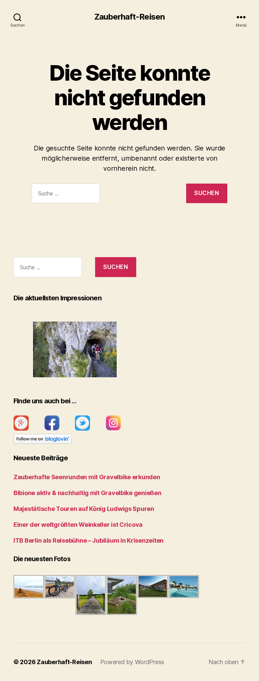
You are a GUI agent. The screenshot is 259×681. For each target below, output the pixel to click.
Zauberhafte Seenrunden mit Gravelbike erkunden (86, 477)
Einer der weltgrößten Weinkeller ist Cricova (78, 524)
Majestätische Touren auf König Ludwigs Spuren (83, 508)
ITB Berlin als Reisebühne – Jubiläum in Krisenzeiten (88, 540)
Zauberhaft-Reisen (129, 17)
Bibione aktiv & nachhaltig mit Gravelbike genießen (87, 492)
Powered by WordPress (132, 661)
